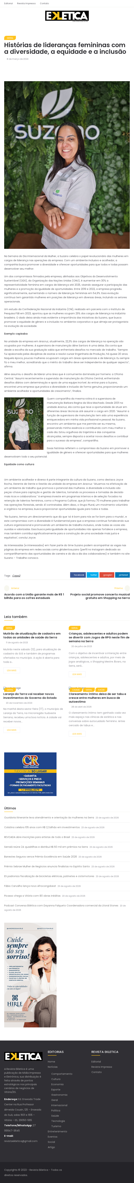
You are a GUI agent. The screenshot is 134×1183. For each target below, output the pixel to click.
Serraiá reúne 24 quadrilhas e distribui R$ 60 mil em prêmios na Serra (46, 847)
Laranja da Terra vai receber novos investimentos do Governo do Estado (30, 696)
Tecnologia (58, 1121)
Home (51, 1061)
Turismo (56, 1126)
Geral (10, 37)
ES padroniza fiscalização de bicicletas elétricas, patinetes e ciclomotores (49, 876)
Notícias (53, 1067)
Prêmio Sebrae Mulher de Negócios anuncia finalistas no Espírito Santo (47, 866)
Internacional (59, 1105)
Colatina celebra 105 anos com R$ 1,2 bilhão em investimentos (42, 827)
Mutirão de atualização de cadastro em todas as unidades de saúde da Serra (32, 635)
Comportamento (61, 1074)
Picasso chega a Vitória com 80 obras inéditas (32, 896)
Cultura (55, 1079)
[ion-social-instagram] (127, 3)
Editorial (8, 3)
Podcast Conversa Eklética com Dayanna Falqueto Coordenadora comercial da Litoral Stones (61, 905)
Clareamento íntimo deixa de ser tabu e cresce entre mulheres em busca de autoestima (97, 698)
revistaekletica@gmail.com (21, 1141)
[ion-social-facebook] (121, 3)
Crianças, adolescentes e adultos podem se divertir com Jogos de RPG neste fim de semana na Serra (99, 637)
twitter (93, 574)
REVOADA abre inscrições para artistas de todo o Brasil (37, 837)
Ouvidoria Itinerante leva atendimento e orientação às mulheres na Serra (49, 817)
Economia (57, 1084)
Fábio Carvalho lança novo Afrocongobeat (30, 886)
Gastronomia (59, 1095)
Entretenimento (57, 1131)
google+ (108, 574)
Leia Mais (11, 670)
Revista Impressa (26, 3)
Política (55, 1110)
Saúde (55, 1116)
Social (51, 1142)
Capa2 (16, 575)
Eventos (52, 1136)
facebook (78, 574)
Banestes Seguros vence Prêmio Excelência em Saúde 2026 (40, 856)
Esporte (55, 1089)
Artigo (51, 1147)
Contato (44, 3)
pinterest (123, 574)
